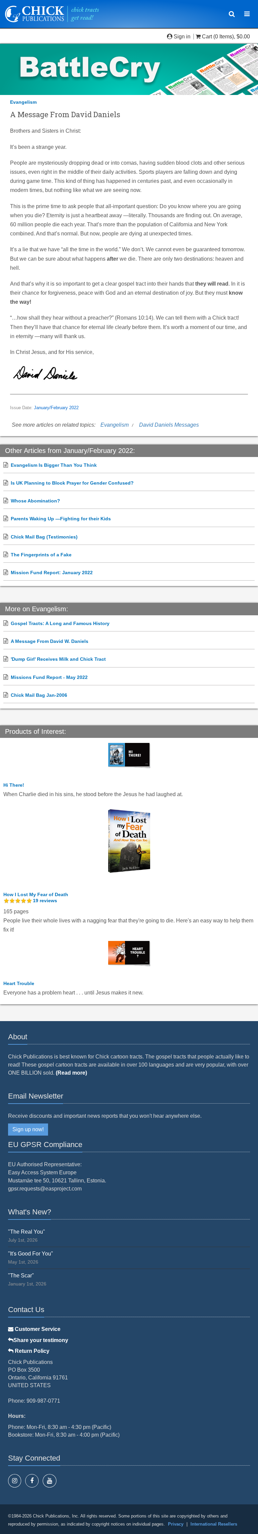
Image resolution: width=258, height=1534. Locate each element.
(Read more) (71, 1073)
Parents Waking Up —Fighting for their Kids (61, 518)
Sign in (182, 36)
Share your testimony (40, 1340)
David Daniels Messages (169, 425)
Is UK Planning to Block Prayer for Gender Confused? (72, 483)
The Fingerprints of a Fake (41, 554)
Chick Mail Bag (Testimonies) (44, 537)
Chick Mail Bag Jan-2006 (39, 695)
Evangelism (23, 102)
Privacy (175, 1524)
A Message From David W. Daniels (49, 641)
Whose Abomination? (35, 500)
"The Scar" (21, 1275)
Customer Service (36, 1329)
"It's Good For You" (30, 1253)
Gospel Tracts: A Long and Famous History (60, 623)
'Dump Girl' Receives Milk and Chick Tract (58, 659)
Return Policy (31, 1351)
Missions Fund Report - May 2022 (49, 677)
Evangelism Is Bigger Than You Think (54, 465)
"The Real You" (26, 1232)
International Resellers (213, 1524)
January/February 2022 (56, 407)
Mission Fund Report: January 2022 (52, 572)
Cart (207, 36)
